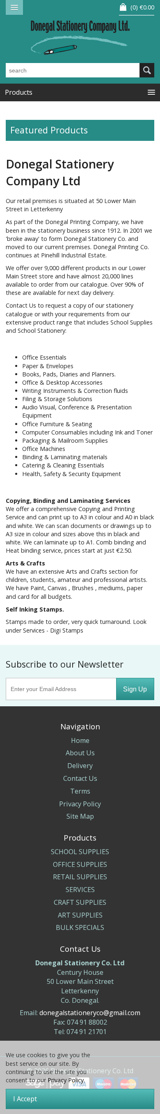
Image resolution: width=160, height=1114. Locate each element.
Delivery (80, 765)
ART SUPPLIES (80, 915)
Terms (80, 791)
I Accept (25, 1098)
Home (80, 740)
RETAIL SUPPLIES (80, 876)
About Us (80, 752)
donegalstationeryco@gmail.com (89, 1012)
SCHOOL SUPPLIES (80, 851)
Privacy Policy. (66, 1080)
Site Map (80, 816)
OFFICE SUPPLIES (80, 864)
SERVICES (80, 889)
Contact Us (80, 778)
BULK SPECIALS (80, 927)
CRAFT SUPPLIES (80, 902)
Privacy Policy (80, 803)
